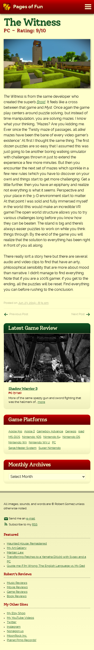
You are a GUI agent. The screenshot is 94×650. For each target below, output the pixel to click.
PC (54, 442)
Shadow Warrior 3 (22, 389)
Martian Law (15, 552)
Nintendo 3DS (31, 437)
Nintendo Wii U (39, 442)
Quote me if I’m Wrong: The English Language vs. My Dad (46, 565)
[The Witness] (47, 63)
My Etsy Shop (16, 613)
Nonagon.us (15, 631)
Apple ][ (29, 431)
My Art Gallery (16, 548)
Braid (41, 102)
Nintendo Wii (17, 442)
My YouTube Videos (20, 617)
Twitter (11, 622)
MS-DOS (14, 437)
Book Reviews (16, 596)
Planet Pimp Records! (21, 640)
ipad (81, 431)
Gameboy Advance (50, 431)
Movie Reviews (17, 587)
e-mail (30, 518)
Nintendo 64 (51, 437)
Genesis (70, 431)
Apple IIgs (15, 431)
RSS (34, 524)
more (41, 402)
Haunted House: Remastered (27, 543)
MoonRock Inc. (17, 635)
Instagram (14, 626)
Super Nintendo (50, 448)
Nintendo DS (71, 437)
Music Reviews (17, 583)
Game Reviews (17, 591)
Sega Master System (22, 448)
